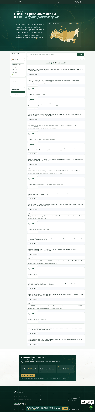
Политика (29, 409)
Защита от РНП (38, 393)
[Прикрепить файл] (75, 409)
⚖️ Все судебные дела (16, 67)
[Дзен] (25, 404)
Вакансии (53, 401)
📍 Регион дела (14, 81)
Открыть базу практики (28, 375)
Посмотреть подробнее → (33, 74)
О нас (53, 393)
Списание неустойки (39, 399)
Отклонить (58, 408)
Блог (49, 2)
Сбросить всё (18, 94)
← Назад (48, 62)
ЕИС (60, 371)
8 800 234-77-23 (71, 393)
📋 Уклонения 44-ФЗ (16, 56)
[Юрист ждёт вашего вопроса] (70, 408)
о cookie (33, 409)
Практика (45, 2)
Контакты (65, 2)
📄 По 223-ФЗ (14, 69)
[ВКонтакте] (15, 404)
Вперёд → (63, 62)
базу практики (29, 368)
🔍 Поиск (80, 54)
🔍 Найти (18, 92)
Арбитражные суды (39, 397)
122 (59, 62)
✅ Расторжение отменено (17, 74)
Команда (53, 397)
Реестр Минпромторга (39, 395)
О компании (33, 2)
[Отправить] (92, 409)
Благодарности (58, 2)
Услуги (39, 2)
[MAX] (23, 404)
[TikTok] (21, 404)
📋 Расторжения (15, 59)
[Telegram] (17, 404)
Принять (65, 408)
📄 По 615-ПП (14, 72)
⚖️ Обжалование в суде (16, 64)
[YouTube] (19, 404)
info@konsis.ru (70, 395)
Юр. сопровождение (39, 401)
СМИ (53, 2)
